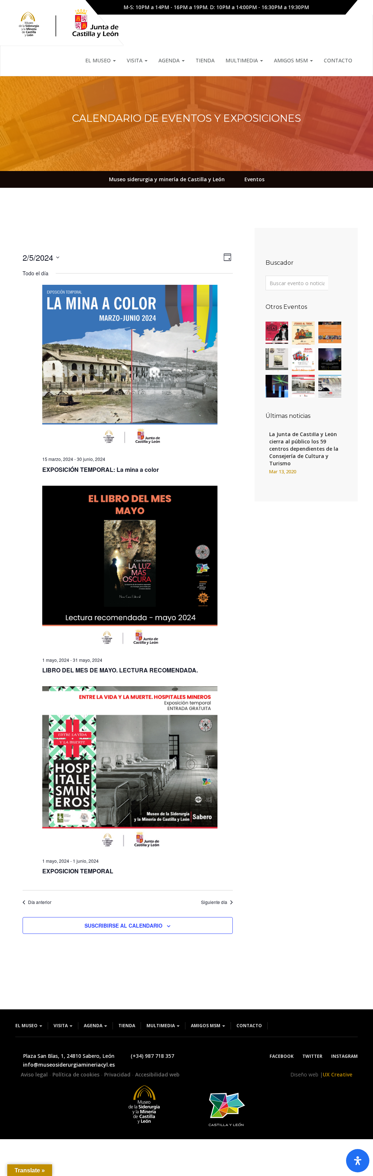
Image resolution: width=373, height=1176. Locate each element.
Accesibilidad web (157, 1074)
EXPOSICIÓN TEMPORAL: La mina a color (100, 469)
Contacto (338, 60)
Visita (135, 60)
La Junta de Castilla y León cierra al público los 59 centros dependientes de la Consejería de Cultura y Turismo (303, 449)
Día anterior (39, 902)
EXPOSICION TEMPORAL (77, 871)
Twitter (312, 1056)
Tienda (205, 60)
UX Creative (337, 1074)
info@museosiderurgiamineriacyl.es (69, 1064)
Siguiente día (214, 902)
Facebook (282, 1056)
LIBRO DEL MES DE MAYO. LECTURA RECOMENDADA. (120, 670)
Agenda (169, 60)
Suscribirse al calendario (123, 925)
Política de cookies (76, 1074)
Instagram (344, 1056)
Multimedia (242, 60)
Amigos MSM (291, 60)
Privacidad (118, 1074)
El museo (98, 60)
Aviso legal (35, 1074)
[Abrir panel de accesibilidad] (357, 1160)
